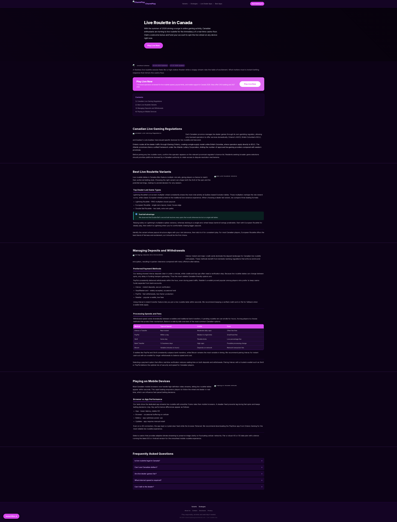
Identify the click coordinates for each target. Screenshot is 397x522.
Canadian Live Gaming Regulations (149, 101)
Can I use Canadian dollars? (146, 467)
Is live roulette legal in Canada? (147, 461)
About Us (187, 510)
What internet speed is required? (148, 480)
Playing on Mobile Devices (146, 112)
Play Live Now (153, 45)
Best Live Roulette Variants (147, 105)
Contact (194, 510)
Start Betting (256, 4)
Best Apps (218, 4)
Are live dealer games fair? (146, 474)
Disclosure (202, 510)
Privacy (210, 510)
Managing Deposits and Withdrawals (150, 108)
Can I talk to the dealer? (144, 487)
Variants (185, 4)
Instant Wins (10, 516)
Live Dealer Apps (206, 4)
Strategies (194, 4)
